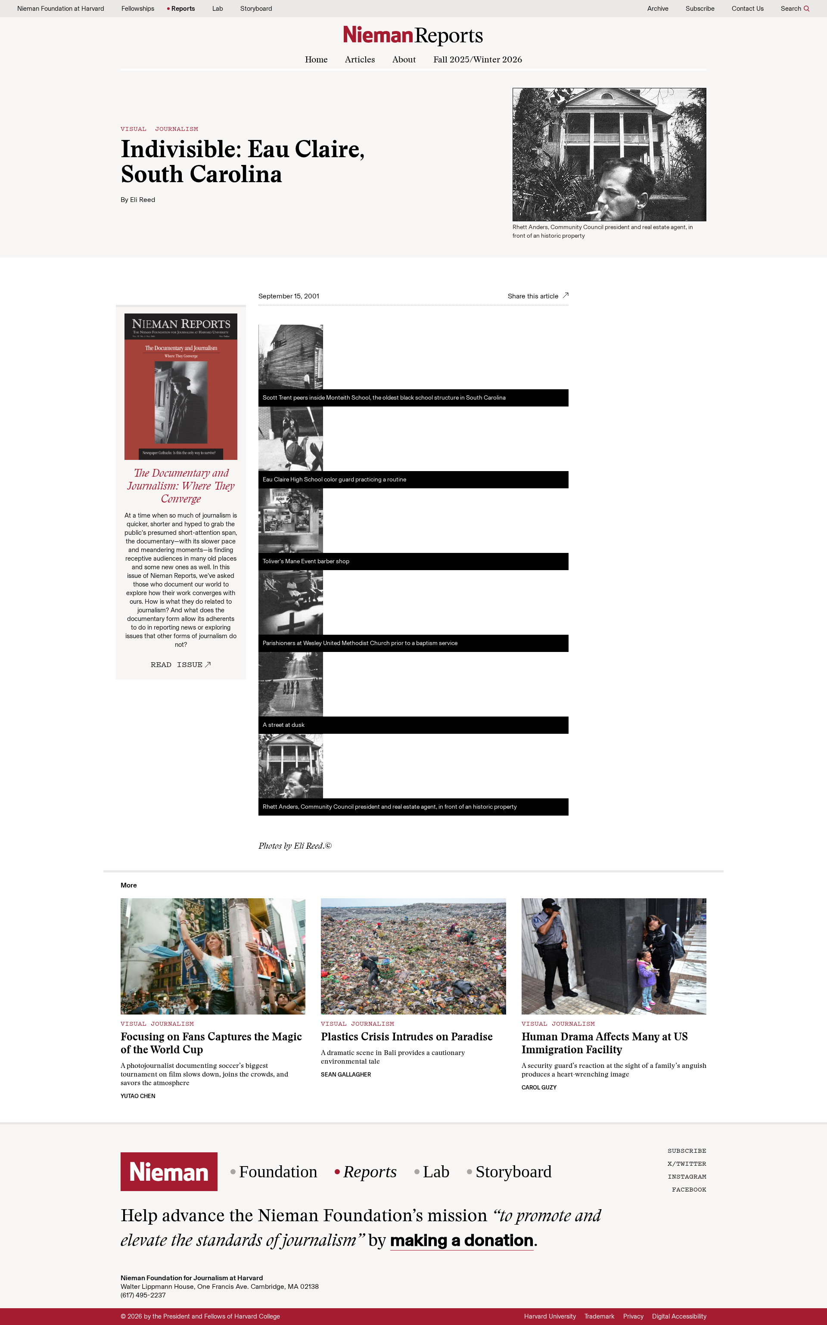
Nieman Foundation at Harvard (60, 8)
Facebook (689, 1189)
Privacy (633, 1316)
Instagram (687, 1176)
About (404, 60)
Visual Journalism (159, 128)
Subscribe (700, 8)
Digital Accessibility (679, 1316)
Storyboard (256, 8)
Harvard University (550, 1316)
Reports (183, 8)
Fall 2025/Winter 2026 (477, 60)
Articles (360, 60)
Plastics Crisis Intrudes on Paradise (407, 1038)
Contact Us (748, 8)
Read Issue (176, 664)
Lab (217, 8)
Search (791, 8)
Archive (657, 8)
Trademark (599, 1316)
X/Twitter (687, 1163)
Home (316, 60)
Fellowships (137, 8)
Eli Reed (142, 199)
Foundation (278, 1171)
